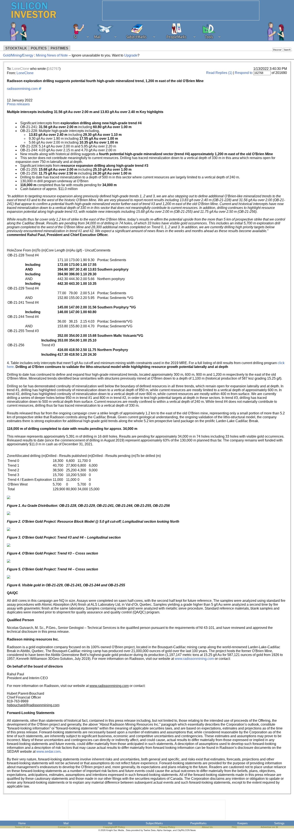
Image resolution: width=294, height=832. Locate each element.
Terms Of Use (22, 827)
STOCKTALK (16, 48)
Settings (279, 823)
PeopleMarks (198, 823)
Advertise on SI (269, 827)
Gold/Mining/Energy (18, 55)
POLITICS (39, 48)
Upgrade (131, 55)
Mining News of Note (52, 55)
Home (22, 823)
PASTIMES (59, 48)
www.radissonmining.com (194, 658)
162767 (53, 68)
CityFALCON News (186, 830)
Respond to (243, 73)
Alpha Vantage (164, 830)
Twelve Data (150, 830)
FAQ (234, 827)
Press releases (18, 104)
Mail (66, 823)
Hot (110, 823)
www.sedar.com (48, 751)
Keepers (242, 823)
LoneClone (20, 68)
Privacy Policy (167, 827)
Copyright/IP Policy (114, 827)
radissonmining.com (22, 88)
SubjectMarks (154, 823)
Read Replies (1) (219, 73)
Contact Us (64, 827)
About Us (207, 827)
